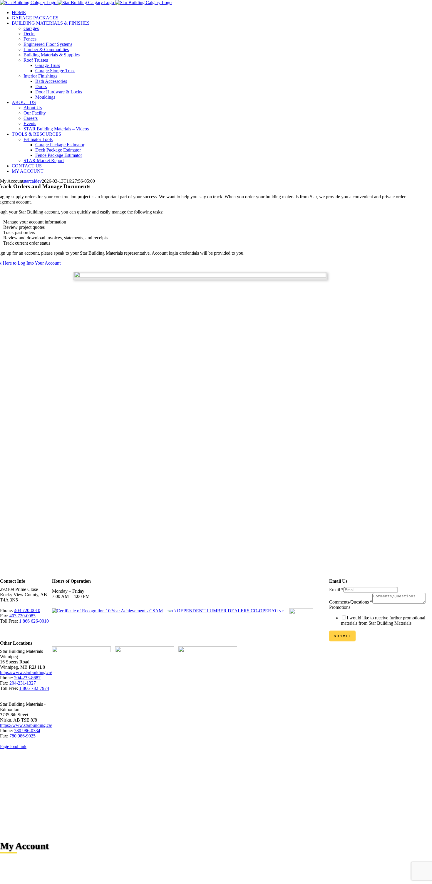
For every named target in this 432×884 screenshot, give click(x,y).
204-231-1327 (22, 682)
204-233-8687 (27, 677)
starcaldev (32, 181)
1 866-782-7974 (34, 688)
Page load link (13, 746)
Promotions (339, 607)
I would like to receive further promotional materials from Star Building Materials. (383, 620)
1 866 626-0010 (34, 621)
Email (336, 589)
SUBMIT (342, 636)
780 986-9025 (22, 735)
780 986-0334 (27, 730)
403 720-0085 (22, 615)
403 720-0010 (27, 610)
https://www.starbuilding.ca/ (26, 672)
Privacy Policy (116, 741)
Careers (140, 741)
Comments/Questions (350, 601)
